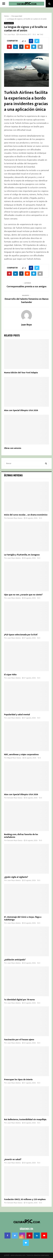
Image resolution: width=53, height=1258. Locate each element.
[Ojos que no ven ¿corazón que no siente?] (26, 576)
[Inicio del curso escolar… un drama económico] (26, 496)
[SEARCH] (46, 463)
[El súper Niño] (26, 656)
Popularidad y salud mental (17, 714)
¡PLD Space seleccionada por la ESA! (21, 635)
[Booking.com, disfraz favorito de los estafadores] (26, 816)
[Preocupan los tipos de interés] (26, 1061)
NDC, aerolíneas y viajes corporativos (21, 754)
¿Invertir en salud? (12, 1159)
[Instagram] (22, 1235)
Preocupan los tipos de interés (18, 1079)
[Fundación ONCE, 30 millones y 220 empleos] (26, 1181)
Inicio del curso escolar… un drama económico (25, 515)
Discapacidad (9, 23)
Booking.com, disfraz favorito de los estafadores (21, 836)
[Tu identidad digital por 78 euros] (26, 981)
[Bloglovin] (26, 1243)
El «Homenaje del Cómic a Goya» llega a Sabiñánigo (22, 918)
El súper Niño (10, 674)
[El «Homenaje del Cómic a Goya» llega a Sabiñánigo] (26, 899)
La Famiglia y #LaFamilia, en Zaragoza (22, 555)
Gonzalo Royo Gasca (14, 518)
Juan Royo (11, 34)
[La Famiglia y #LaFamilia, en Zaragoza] (26, 536)
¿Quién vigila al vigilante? (16, 877)
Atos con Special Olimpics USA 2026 (21, 410)
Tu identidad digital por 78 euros (19, 999)
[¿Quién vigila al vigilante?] (26, 859)
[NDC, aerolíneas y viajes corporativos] (26, 736)
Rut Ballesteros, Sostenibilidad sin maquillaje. (25, 1119)
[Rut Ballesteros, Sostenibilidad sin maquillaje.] (26, 1101)
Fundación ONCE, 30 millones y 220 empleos (25, 1199)
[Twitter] (15, 1235)
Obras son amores (12, 448)
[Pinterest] (29, 1235)
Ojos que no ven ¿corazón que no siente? (23, 595)
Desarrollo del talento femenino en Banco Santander (27, 300)
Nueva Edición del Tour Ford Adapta (21, 372)
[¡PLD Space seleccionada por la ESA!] (26, 616)
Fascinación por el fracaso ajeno (19, 1039)
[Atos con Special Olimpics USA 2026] (26, 776)
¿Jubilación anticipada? (15, 960)
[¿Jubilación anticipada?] (26, 941)
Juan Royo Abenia (14, 558)
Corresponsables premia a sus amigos (26, 287)
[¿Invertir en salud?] (26, 1141)
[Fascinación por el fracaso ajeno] (26, 1021)
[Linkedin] (37, 1235)
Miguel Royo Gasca (14, 758)
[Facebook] (7, 1235)
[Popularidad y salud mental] (26, 696)
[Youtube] (44, 1235)
